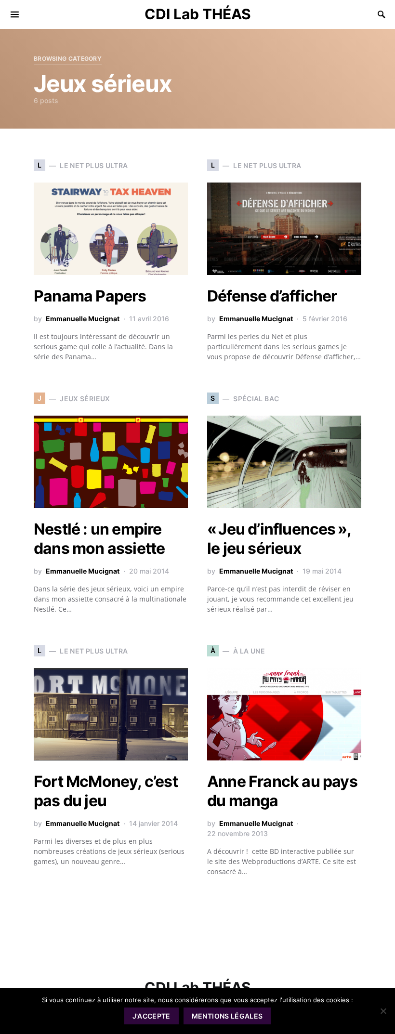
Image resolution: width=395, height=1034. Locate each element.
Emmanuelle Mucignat (82, 318)
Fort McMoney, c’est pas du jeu (106, 791)
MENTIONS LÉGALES (227, 1016)
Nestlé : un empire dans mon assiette (99, 539)
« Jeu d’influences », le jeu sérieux (279, 539)
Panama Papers (90, 296)
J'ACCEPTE (151, 1016)
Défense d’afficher (272, 296)
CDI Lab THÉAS (198, 14)
